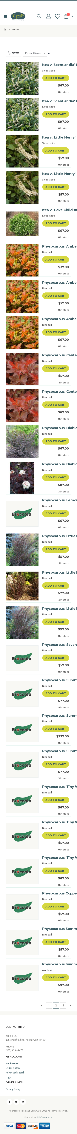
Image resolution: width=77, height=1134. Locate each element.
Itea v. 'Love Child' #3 (55, 210)
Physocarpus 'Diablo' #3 (55, 428)
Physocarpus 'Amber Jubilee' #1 (55, 246)
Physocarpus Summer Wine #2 (55, 929)
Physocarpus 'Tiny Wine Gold (55, 822)
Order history (13, 1067)
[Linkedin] (23, 1102)
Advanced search (15, 1072)
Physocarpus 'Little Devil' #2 (55, 536)
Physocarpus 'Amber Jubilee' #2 (55, 283)
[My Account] (48, 16)
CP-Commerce (44, 1117)
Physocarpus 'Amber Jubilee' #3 (55, 319)
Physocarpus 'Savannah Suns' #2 (55, 645)
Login (9, 1077)
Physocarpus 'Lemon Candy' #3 (55, 500)
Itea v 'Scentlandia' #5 (55, 101)
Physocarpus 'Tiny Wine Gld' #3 (55, 787)
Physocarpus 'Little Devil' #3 (55, 572)
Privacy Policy (13, 1089)
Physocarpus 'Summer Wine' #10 (55, 716)
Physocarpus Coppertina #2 (55, 893)
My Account (12, 1063)
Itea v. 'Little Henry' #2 (55, 137)
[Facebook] (10, 1102)
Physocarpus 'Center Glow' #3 (55, 392)
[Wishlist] (57, 16)
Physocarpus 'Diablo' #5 (55, 464)
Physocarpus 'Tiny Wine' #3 (55, 858)
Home (5, 29)
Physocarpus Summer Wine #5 (55, 964)
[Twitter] (16, 1102)
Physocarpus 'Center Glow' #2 (55, 355)
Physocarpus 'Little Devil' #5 (55, 609)
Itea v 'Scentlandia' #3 (55, 65)
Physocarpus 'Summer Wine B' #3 (55, 680)
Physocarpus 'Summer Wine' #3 (55, 751)
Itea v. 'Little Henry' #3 (55, 174)
